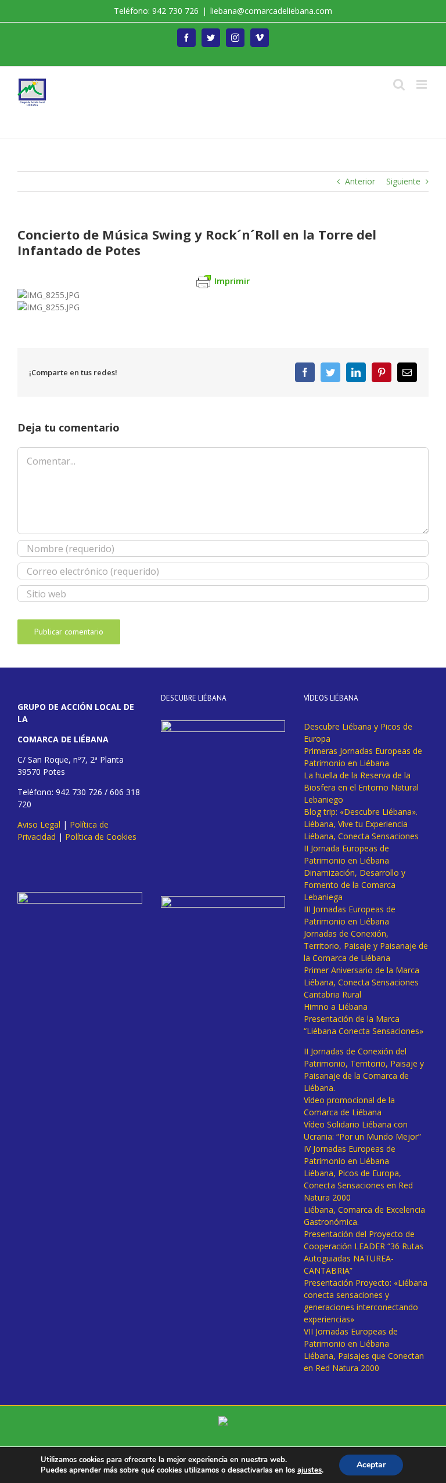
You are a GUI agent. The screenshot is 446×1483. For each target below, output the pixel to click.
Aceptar (371, 1464)
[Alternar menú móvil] (422, 84)
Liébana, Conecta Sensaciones (361, 836)
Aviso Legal (38, 824)
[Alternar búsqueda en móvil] (399, 84)
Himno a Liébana (336, 1006)
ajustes (309, 1470)
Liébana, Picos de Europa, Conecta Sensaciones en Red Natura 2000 (358, 1185)
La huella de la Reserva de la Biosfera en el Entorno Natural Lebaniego (361, 787)
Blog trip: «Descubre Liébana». (361, 811)
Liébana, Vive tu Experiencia (356, 823)
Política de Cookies (100, 836)
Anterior (360, 181)
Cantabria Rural (332, 994)
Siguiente (403, 181)
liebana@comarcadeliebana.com (271, 10)
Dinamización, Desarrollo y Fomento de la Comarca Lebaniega (354, 884)
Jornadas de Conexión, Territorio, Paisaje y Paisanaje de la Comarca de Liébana (366, 945)
